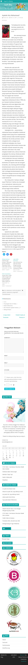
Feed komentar (6, 645)
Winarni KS (5, 17)
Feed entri (4, 642)
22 (6, 455)
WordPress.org (6, 648)
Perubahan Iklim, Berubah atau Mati (11, 521)
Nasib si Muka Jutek (7, 477)
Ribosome (22, 655)
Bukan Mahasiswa (12, 500)
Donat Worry (12, 497)
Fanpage (7, 528)
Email (6, 362)
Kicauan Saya (5, 539)
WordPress (23, 661)
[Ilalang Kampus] (7, 264)
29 (6, 457)
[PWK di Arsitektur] (7, 280)
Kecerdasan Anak (11, 488)
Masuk (4, 639)
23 (9, 455)
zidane (4, 497)
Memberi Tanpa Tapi (7, 474)
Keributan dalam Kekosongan (9, 471)
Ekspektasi (5, 480)
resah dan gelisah (16, 290)
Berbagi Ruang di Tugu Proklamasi (10, 523)
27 (23, 455)
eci (3, 488)
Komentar (7, 337)
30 (9, 457)
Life (5, 290)
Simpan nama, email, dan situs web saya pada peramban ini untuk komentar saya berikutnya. (13, 379)
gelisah (4, 292)
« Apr (3, 459)
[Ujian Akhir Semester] (18, 265)
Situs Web (6, 370)
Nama (6, 355)
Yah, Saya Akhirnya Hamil (17, 491)
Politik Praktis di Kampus (8, 518)
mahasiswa (9, 290)
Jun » (7, 459)
